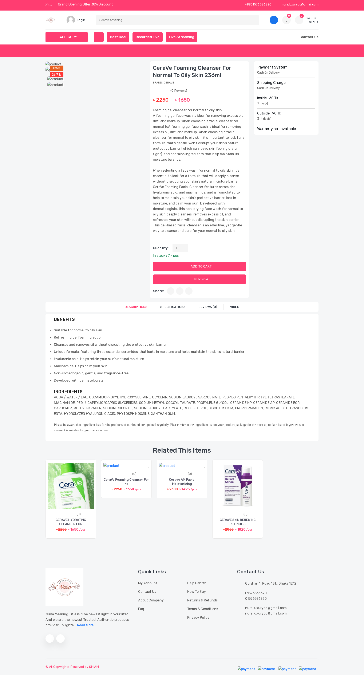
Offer (56, 68)
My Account (147, 583)
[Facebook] (170, 291)
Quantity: (161, 248)
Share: (158, 291)
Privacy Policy (198, 618)
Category (68, 37)
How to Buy (196, 592)
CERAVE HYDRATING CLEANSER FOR (71, 522)
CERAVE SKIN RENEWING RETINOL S (238, 522)
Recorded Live (147, 37)
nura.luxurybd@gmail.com (299, 4)
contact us (309, 37)
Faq (141, 609)
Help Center (196, 583)
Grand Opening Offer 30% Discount (90, 4)
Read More (85, 625)
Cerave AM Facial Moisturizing (182, 482)
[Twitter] (179, 291)
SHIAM (94, 667)
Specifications (173, 307)
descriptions (136, 307)
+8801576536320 (258, 4)
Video (234, 307)
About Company (151, 600)
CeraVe (169, 82)
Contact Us (147, 592)
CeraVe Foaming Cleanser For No (126, 482)
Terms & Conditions (202, 609)
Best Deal (118, 37)
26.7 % (56, 75)
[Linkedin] (189, 291)
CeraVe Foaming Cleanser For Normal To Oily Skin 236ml (192, 71)
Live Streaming (181, 37)
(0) (79, 514)
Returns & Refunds (202, 600)
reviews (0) (207, 307)
